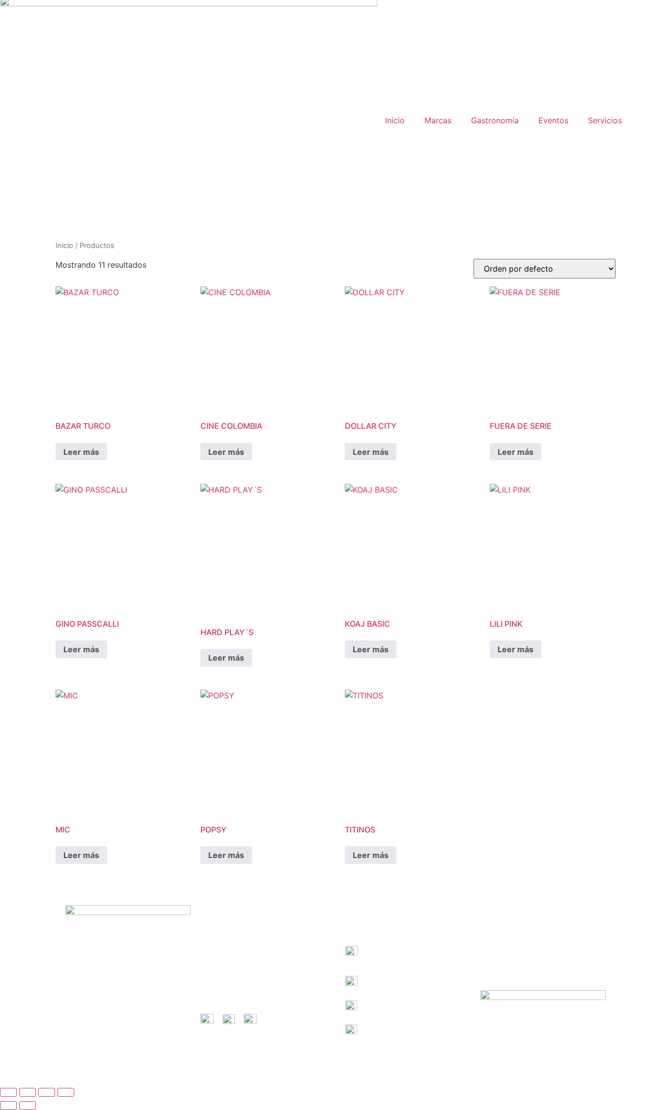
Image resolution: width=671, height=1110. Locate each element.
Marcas (437, 120)
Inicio (395, 120)
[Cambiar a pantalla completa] (27, 1092)
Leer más (81, 452)
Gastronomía (495, 120)
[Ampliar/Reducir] (8, 1092)
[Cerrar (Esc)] (65, 1092)
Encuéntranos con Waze (408, 982)
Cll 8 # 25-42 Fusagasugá (431, 952)
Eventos (553, 120)
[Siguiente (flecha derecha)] (27, 1105)
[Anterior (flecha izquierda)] (8, 1105)
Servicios (605, 120)
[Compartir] (46, 1092)
